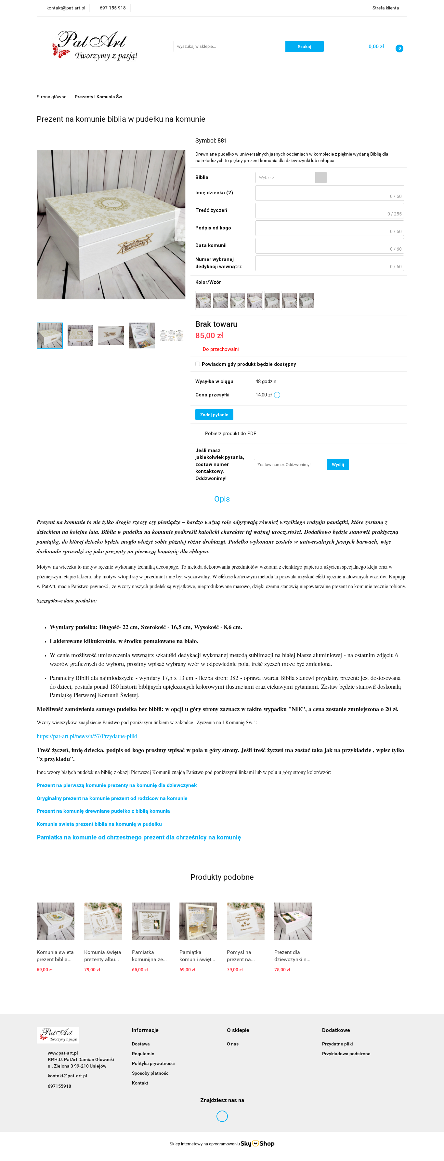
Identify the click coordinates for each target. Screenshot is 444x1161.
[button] (145, 1030)
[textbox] (285, 177)
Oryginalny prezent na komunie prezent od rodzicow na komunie (112, 798)
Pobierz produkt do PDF (230, 433)
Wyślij (338, 464)
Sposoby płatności (151, 1073)
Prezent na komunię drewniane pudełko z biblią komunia (103, 811)
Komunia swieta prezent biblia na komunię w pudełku (99, 824)
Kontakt (140, 1082)
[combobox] (291, 177)
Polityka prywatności (153, 1063)
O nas (233, 1043)
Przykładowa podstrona (346, 1053)
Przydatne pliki (337, 1043)
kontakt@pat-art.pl (67, 1075)
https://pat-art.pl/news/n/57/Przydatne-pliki (87, 736)
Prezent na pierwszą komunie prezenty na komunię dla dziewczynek (117, 785)
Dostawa (141, 1043)
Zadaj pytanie (214, 414)
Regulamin (143, 1053)
